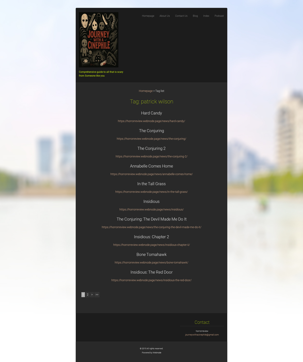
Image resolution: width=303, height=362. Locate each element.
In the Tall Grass (151, 183)
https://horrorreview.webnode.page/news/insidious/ (151, 209)
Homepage (146, 91)
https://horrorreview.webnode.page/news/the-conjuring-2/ (151, 156)
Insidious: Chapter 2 (151, 236)
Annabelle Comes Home (151, 166)
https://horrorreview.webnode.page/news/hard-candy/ (151, 121)
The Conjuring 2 (151, 148)
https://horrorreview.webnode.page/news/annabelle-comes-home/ (151, 174)
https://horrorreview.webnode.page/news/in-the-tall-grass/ (151, 191)
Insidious (151, 201)
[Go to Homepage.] (102, 40)
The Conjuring (151, 130)
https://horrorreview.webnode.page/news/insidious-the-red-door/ (151, 280)
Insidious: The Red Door (152, 272)
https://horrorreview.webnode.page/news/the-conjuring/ (151, 138)
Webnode (157, 352)
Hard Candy (151, 113)
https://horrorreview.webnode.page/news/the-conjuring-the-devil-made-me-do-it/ (151, 227)
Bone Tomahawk (152, 254)
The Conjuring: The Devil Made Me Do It (152, 219)
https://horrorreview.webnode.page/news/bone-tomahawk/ (151, 262)
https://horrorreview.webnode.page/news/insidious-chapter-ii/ (151, 244)
